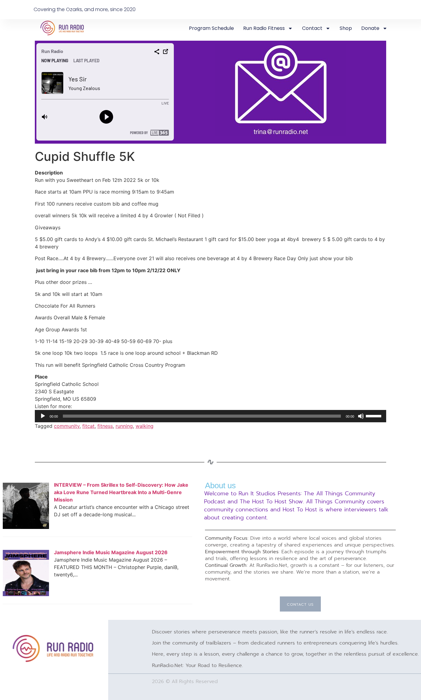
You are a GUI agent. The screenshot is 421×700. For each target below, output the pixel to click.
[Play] (43, 416)
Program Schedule (211, 28)
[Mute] (361, 416)
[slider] (374, 415)
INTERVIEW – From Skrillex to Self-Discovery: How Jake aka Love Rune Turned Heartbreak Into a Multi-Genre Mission (121, 492)
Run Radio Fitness (264, 28)
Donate (370, 28)
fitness (105, 426)
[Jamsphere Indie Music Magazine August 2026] (26, 594)
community (67, 426)
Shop (346, 28)
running (124, 426)
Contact (312, 28)
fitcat (88, 426)
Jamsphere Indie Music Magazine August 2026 (111, 552)
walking (144, 426)
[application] (210, 416)
